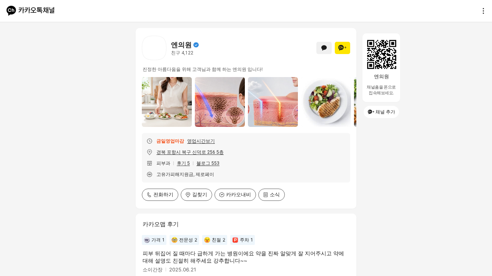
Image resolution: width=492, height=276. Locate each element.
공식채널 (196, 45)
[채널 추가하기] (342, 48)
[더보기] (481, 10)
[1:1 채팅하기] (324, 48)
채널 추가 (385, 112)
